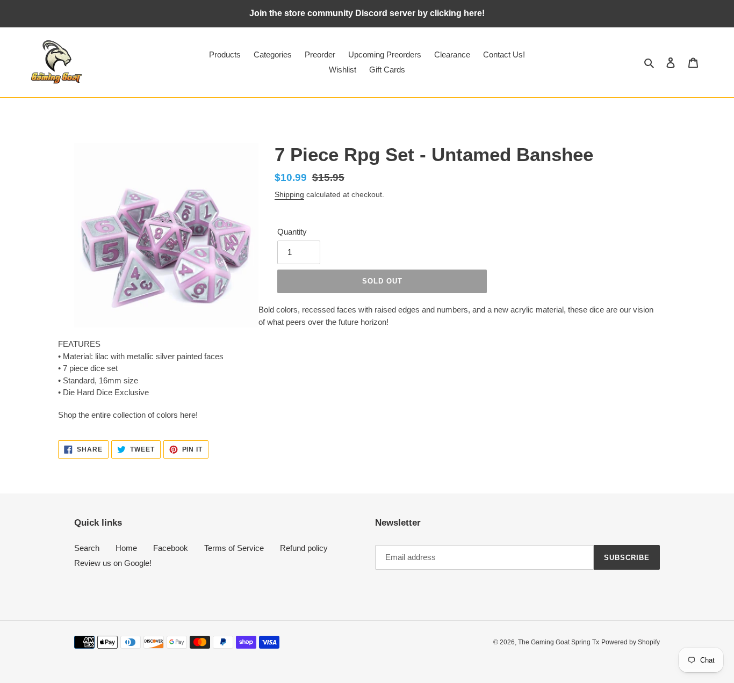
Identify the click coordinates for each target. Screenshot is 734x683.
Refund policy (304, 548)
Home (126, 548)
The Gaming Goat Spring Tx (558, 642)
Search (86, 548)
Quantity (292, 231)
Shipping (289, 194)
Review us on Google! (113, 563)
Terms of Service (234, 548)
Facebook (170, 548)
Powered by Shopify (630, 642)
